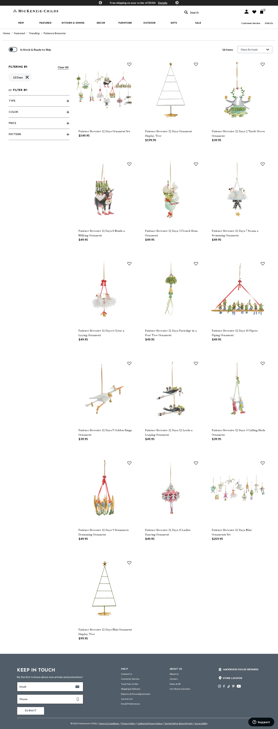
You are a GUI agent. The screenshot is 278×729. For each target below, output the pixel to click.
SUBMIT (30, 710)
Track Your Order (129, 684)
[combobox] (211, 12)
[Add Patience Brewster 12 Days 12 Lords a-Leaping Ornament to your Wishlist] (195, 363)
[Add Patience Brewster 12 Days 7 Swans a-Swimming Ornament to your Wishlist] (262, 164)
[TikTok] (228, 686)
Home (6, 33)
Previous (100, 3)
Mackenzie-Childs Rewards (240, 670)
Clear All (63, 67)
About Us (174, 674)
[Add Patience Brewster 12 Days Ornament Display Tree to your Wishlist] (195, 64)
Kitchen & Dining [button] (73, 23)
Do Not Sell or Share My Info (178, 723)
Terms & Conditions (109, 723)
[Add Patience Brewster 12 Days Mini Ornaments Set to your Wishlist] (262, 463)
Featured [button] (45, 23)
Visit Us (269, 23)
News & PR (175, 684)
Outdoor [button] (149, 23)
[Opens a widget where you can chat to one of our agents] (261, 722)
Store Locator (232, 678)
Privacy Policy (128, 723)
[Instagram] (219, 686)
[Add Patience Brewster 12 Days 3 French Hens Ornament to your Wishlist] (195, 164)
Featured (19, 33)
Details (162, 2)
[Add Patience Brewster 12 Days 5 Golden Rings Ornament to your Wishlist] (129, 363)
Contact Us (126, 674)
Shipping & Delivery (130, 688)
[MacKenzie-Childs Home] (35, 10)
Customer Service (250, 23)
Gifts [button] (174, 23)
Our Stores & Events (180, 688)
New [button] (21, 23)
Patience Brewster (54, 33)
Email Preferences (130, 703)
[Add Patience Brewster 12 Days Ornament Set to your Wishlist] (129, 64)
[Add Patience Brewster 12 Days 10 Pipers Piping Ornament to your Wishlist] (262, 264)
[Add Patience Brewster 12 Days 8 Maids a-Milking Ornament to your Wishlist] (129, 164)
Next (177, 3)
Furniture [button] (125, 23)
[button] (246, 12)
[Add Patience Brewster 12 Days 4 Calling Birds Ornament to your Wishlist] (262, 363)
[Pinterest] (233, 686)
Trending (34, 33)
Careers (174, 678)
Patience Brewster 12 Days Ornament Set (104, 131)
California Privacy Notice (150, 723)
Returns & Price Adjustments (136, 694)
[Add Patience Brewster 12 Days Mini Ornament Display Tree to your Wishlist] (129, 563)
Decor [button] (101, 23)
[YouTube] (239, 686)
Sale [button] (198, 23)
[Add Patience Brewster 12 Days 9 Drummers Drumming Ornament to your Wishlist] (129, 463)
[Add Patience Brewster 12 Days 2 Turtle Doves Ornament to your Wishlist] (262, 64)
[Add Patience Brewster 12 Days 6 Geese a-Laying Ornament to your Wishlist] (129, 264)
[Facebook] (224, 686)
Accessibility (200, 723)
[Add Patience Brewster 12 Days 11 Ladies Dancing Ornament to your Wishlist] (195, 463)
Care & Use (127, 698)
